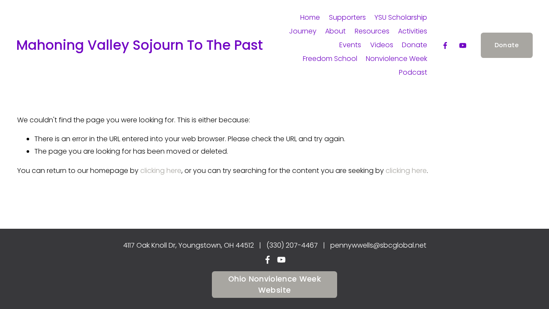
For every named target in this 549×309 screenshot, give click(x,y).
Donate (414, 45)
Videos (381, 45)
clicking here (160, 171)
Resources (372, 31)
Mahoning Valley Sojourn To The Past (139, 45)
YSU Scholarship (400, 17)
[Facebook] (445, 45)
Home (310, 17)
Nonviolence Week (396, 59)
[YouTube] (463, 45)
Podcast (413, 72)
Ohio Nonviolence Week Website (274, 284)
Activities (412, 31)
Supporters (347, 17)
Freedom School (330, 59)
